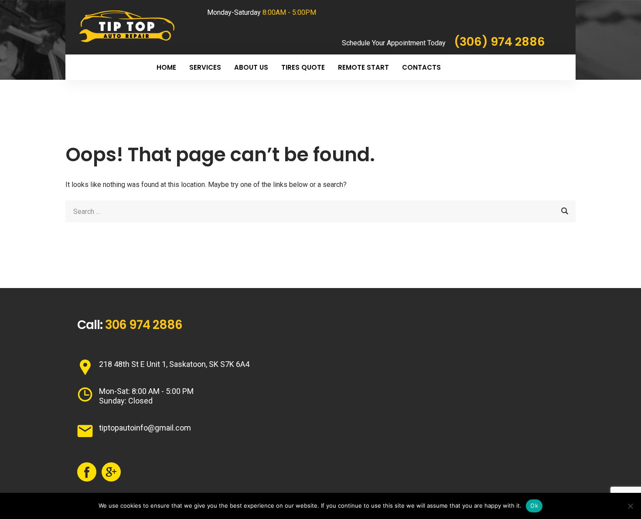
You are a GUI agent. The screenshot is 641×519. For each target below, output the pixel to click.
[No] (630, 506)
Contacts (421, 67)
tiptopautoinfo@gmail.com (145, 427)
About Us (251, 67)
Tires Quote (303, 67)
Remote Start (363, 67)
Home (166, 67)
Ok (534, 505)
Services (205, 67)
